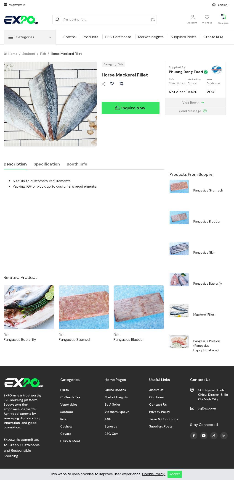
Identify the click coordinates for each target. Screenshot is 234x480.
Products (90, 36)
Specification (47, 164)
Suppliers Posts (184, 36)
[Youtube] (193, 435)
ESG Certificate (118, 36)
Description (15, 164)
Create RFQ (213, 36)
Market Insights (151, 36)
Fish (43, 54)
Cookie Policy (153, 474)
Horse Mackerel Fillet (66, 54)
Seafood (28, 54)
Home (12, 54)
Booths (70, 36)
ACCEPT (174, 474)
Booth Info (77, 164)
